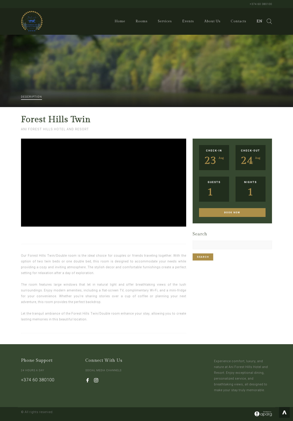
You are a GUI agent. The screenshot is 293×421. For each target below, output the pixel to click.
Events (188, 21)
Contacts (238, 21)
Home (120, 21)
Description (31, 96)
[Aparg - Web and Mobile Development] (263, 413)
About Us (212, 21)
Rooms (142, 21)
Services (165, 21)
